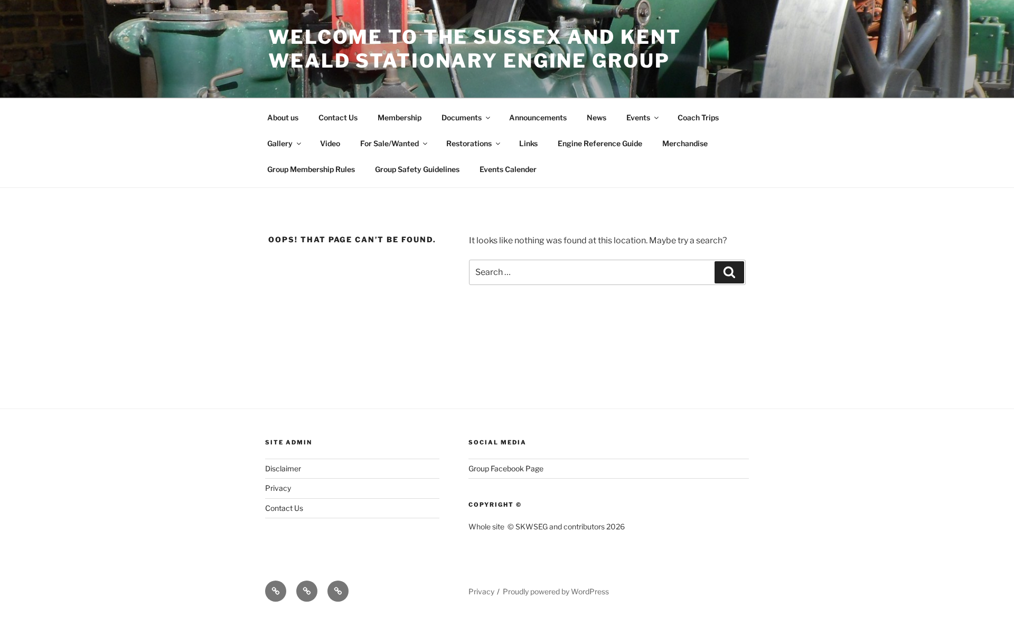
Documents (462, 117)
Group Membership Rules (311, 169)
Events (638, 117)
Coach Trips (698, 117)
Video (330, 143)
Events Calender (508, 169)
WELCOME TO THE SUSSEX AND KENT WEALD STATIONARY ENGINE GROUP (474, 48)
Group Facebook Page (505, 468)
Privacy (278, 487)
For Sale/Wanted (389, 143)
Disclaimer (283, 468)
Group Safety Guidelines (417, 169)
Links (528, 143)
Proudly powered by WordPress (556, 591)
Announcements (538, 117)
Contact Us (338, 117)
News (596, 117)
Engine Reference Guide (600, 143)
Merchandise (685, 143)
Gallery (280, 143)
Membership (399, 117)
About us (282, 117)
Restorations (469, 143)
